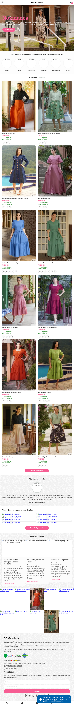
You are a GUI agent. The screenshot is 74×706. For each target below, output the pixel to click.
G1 (16, 271)
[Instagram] (33, 695)
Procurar (7, 704)
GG (9, 142)
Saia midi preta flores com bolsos (49, 457)
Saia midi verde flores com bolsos (49, 133)
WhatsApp (66, 704)
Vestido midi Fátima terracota (11, 392)
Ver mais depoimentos (37, 528)
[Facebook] (25, 695)
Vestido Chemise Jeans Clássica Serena (15, 198)
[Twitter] (29, 695)
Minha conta (22, 704)
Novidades (33, 77)
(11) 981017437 (11, 669)
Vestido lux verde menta (46, 263)
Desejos (51, 704)
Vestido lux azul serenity (10, 263)
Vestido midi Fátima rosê (10, 327)
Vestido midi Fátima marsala (47, 327)
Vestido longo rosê (44, 198)
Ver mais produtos (37, 470)
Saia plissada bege (8, 457)
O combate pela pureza (60, 560)
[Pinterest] (37, 695)
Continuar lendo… (9, 583)
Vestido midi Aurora (44, 392)
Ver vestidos (9, 29)
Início (37, 704)
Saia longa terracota (8, 133)
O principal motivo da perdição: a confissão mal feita (12, 562)
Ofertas (42, 77)
